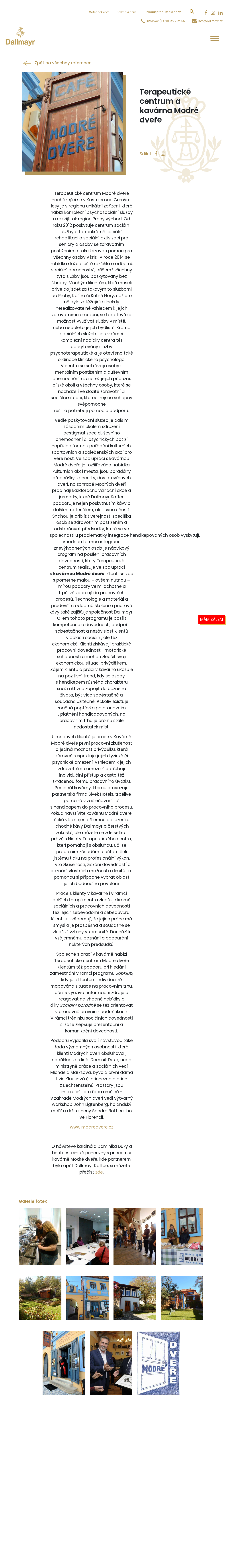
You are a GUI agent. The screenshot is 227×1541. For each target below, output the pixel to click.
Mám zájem (211, 619)
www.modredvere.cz (91, 1127)
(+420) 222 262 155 (172, 21)
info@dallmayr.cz (210, 21)
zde (99, 1172)
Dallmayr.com (126, 12)
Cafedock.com (99, 12)
